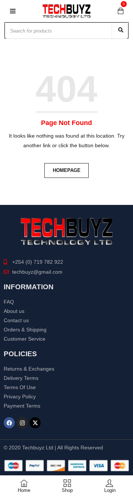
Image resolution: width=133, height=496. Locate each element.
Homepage (67, 170)
